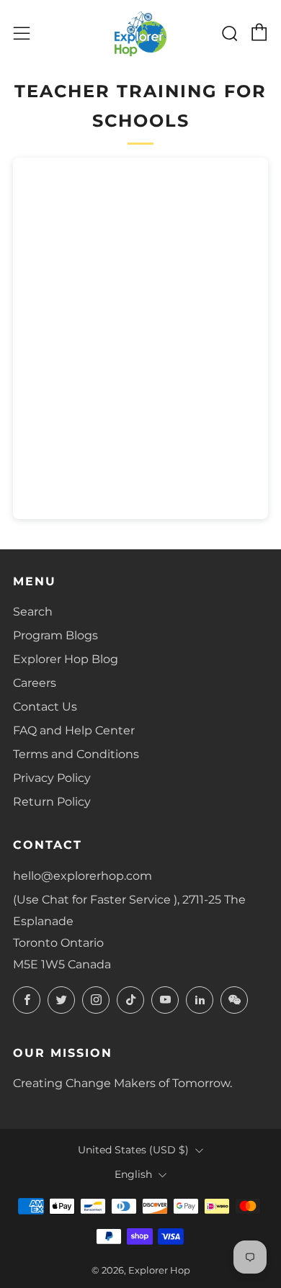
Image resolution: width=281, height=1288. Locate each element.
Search (33, 611)
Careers (34, 683)
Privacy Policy (52, 778)
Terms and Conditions (76, 754)
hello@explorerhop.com (82, 876)
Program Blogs (55, 635)
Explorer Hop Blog (65, 659)
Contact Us (45, 706)
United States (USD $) (133, 1149)
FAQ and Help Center (74, 730)
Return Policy (52, 802)
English (133, 1174)
